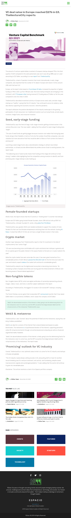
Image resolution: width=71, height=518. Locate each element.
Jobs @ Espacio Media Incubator (35, 506)
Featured (8, 63)
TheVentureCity (45, 76)
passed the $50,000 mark (36, 260)
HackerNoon (41, 404)
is (9, 325)
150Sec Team (14, 21)
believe (24, 262)
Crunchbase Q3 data (35, 89)
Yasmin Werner (11, 404)
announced (44, 294)
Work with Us (35, 504)
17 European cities (20, 94)
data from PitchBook (44, 223)
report (35, 76)
